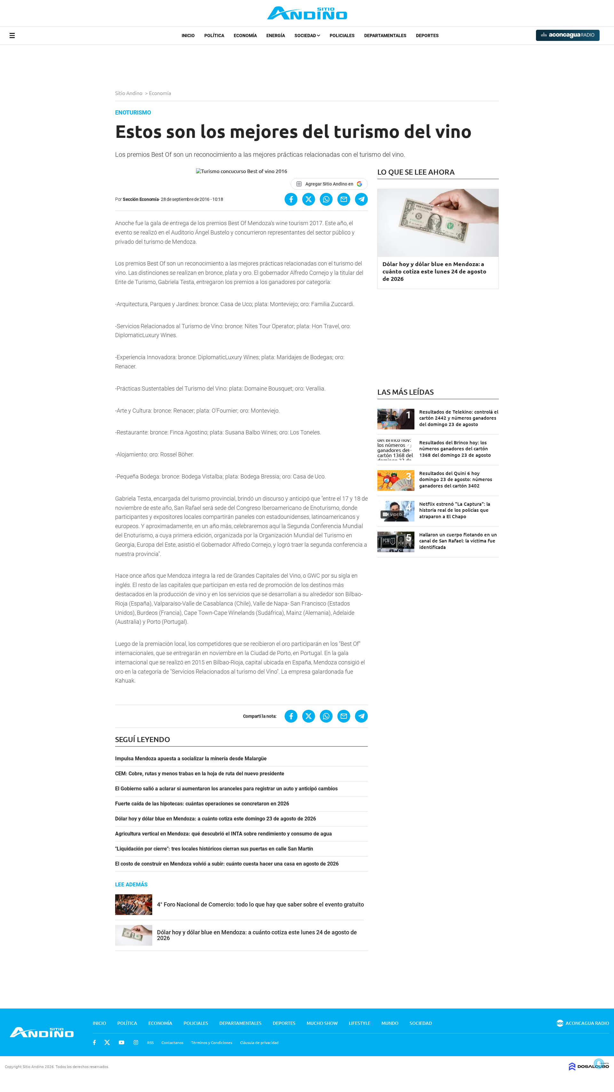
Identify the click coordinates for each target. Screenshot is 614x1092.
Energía (275, 35)
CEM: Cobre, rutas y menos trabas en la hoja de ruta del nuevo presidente (199, 773)
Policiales (342, 35)
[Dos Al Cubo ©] (589, 1068)
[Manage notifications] (599, 1063)
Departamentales (385, 35)
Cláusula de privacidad (259, 1042)
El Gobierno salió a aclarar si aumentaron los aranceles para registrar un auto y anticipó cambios (226, 788)
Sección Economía (141, 199)
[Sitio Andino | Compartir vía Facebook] (291, 199)
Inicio (188, 35)
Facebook (94, 1042)
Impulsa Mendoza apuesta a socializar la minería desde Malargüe (191, 758)
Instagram (136, 1042)
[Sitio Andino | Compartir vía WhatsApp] (326, 199)
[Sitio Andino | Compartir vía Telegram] (361, 199)
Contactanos (172, 1042)
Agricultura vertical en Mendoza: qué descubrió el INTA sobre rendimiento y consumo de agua (223, 833)
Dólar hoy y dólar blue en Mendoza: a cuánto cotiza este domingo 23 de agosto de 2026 (215, 818)
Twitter (107, 1042)
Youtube (121, 1042)
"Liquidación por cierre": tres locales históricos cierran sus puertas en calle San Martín (214, 848)
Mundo (390, 1023)
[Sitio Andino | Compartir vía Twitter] (308, 199)
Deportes (427, 35)
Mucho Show (322, 1023)
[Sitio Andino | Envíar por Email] (343, 199)
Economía (245, 35)
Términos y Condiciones (211, 1042)
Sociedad (306, 35)
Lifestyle (359, 1023)
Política (214, 35)
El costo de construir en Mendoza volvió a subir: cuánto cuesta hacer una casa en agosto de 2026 (227, 863)
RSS (150, 1042)
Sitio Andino (129, 93)
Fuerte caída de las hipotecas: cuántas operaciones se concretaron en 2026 (202, 803)
